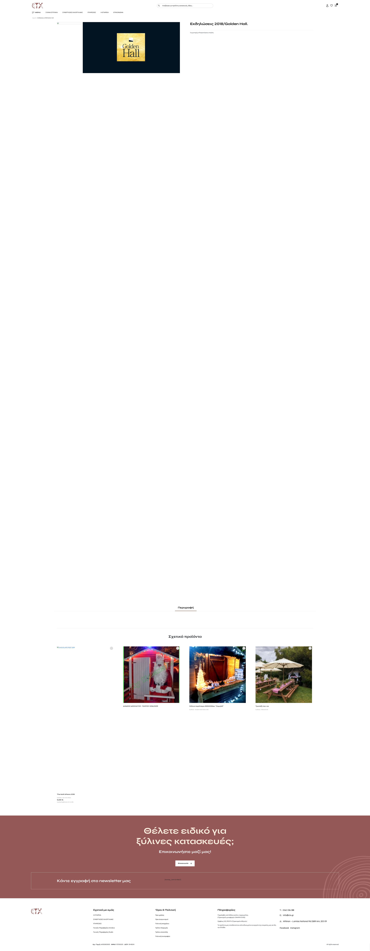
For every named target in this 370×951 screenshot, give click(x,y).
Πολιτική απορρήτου (162, 923)
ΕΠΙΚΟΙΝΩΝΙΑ (118, 12)
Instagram (295, 928)
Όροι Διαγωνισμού (161, 919)
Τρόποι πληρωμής (161, 928)
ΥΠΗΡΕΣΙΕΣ (91, 12)
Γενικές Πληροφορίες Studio (103, 932)
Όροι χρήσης (159, 915)
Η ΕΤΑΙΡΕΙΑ (105, 12)
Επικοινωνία (183, 863)
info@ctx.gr (288, 915)
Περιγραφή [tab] (186, 607)
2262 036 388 (288, 910)
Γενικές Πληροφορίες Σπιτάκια (104, 928)
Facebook (284, 928)
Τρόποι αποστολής (161, 932)
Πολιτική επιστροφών (162, 936)
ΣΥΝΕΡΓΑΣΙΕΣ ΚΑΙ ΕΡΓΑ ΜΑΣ (72, 12)
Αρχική (34, 18)
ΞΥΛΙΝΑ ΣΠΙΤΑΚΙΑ (51, 12)
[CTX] (37, 5)
